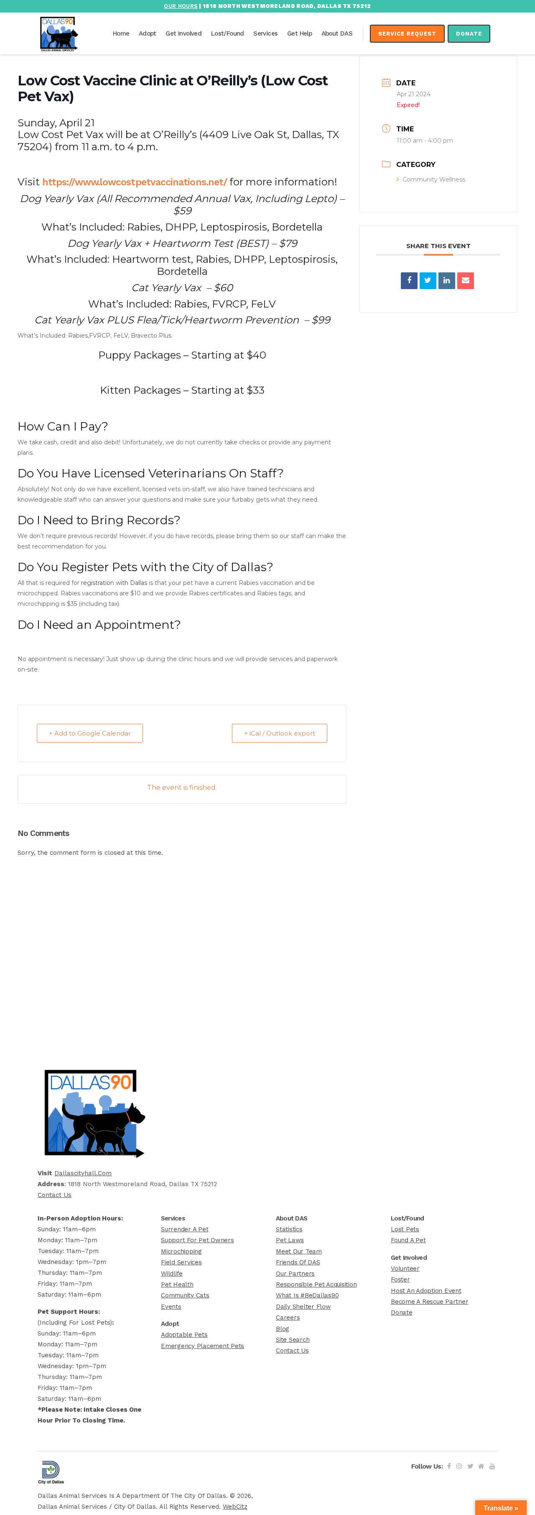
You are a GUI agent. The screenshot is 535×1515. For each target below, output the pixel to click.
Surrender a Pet (184, 1229)
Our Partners (295, 1273)
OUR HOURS (181, 6)
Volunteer (405, 1268)
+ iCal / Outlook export (279, 733)
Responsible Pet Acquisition (316, 1284)
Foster (400, 1279)
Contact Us (54, 1195)
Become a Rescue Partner (429, 1301)
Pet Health (177, 1284)
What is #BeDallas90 (307, 1295)
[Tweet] (428, 280)
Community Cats (185, 1295)
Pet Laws (290, 1240)
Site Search (292, 1339)
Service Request (407, 34)
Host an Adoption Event (426, 1291)
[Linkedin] (446, 280)
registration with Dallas (114, 583)
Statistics (289, 1229)
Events (171, 1306)
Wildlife (172, 1273)
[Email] (465, 280)
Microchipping (181, 1251)
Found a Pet (408, 1240)
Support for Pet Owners (197, 1240)
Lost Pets (405, 1229)
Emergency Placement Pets (202, 1346)
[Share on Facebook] (409, 280)
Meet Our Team (299, 1251)
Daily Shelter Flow (303, 1306)
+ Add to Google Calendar (90, 733)
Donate (469, 34)
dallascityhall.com (83, 1173)
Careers (288, 1317)
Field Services (181, 1262)
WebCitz (235, 1506)
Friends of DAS (298, 1262)
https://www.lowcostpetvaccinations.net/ (134, 182)
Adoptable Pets (184, 1334)
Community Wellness (434, 179)
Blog (282, 1329)
